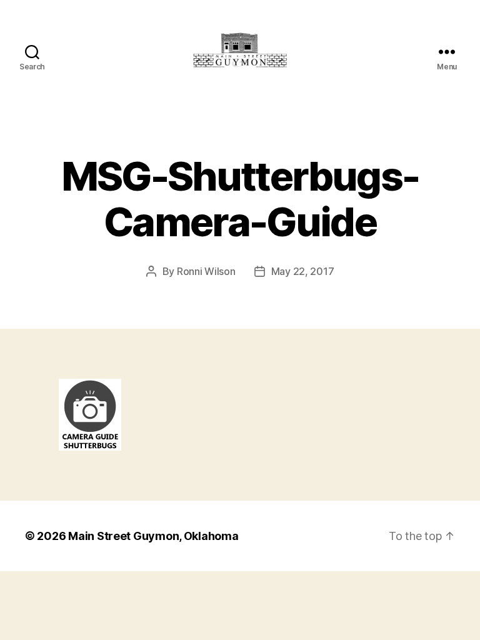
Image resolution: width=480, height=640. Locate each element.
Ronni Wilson (206, 271)
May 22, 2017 (302, 271)
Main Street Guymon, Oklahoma (153, 535)
